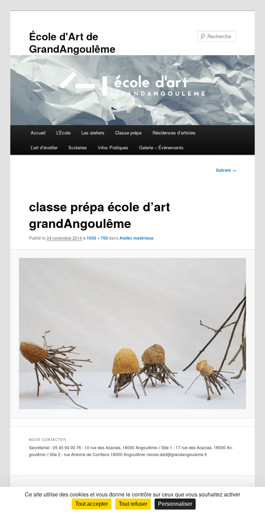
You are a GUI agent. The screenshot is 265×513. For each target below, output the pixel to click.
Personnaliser (175, 504)
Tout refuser (133, 504)
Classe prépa (128, 132)
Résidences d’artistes (174, 132)
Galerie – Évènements (161, 147)
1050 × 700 (97, 238)
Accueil (38, 132)
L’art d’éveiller (44, 147)
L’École (63, 132)
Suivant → (226, 170)
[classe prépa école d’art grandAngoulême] (132, 333)
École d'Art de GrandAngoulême (72, 42)
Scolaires (77, 147)
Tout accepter (91, 504)
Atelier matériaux (136, 238)
